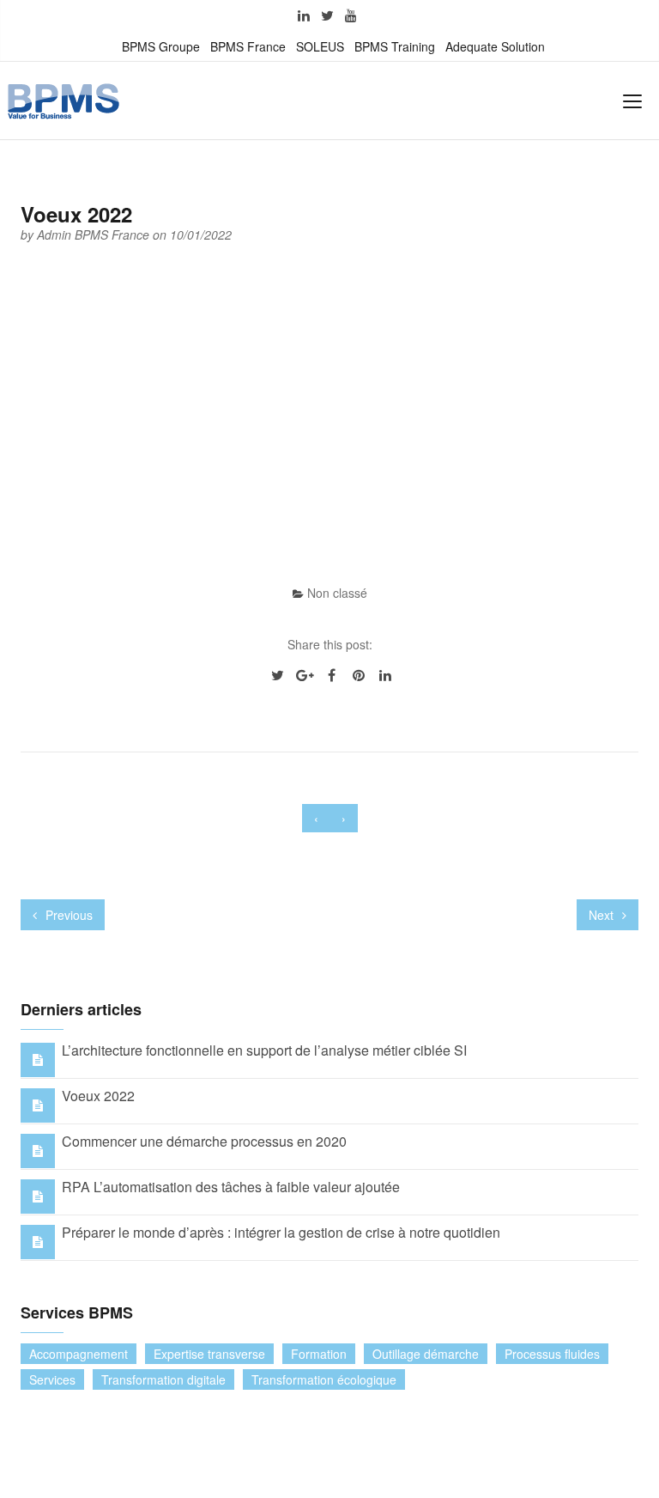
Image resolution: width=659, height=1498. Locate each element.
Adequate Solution (495, 46)
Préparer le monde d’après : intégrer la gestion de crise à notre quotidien (281, 1232)
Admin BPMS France (95, 234)
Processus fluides (552, 1353)
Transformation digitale (163, 1379)
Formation (319, 1353)
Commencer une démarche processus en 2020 (204, 1141)
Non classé (337, 592)
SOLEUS (320, 46)
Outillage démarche (425, 1353)
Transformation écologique (323, 1379)
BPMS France (248, 46)
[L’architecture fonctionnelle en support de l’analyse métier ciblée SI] (38, 1059)
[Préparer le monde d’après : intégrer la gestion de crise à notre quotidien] (38, 1241)
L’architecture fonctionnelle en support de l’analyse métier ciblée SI (264, 1050)
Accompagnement (78, 1353)
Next (603, 914)
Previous (67, 914)
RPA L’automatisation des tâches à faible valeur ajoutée (231, 1187)
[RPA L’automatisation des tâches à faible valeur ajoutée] (38, 1195)
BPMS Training (394, 46)
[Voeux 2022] (38, 1104)
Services (52, 1379)
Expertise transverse (209, 1353)
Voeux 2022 (98, 1095)
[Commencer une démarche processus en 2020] (38, 1150)
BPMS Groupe (161, 46)
